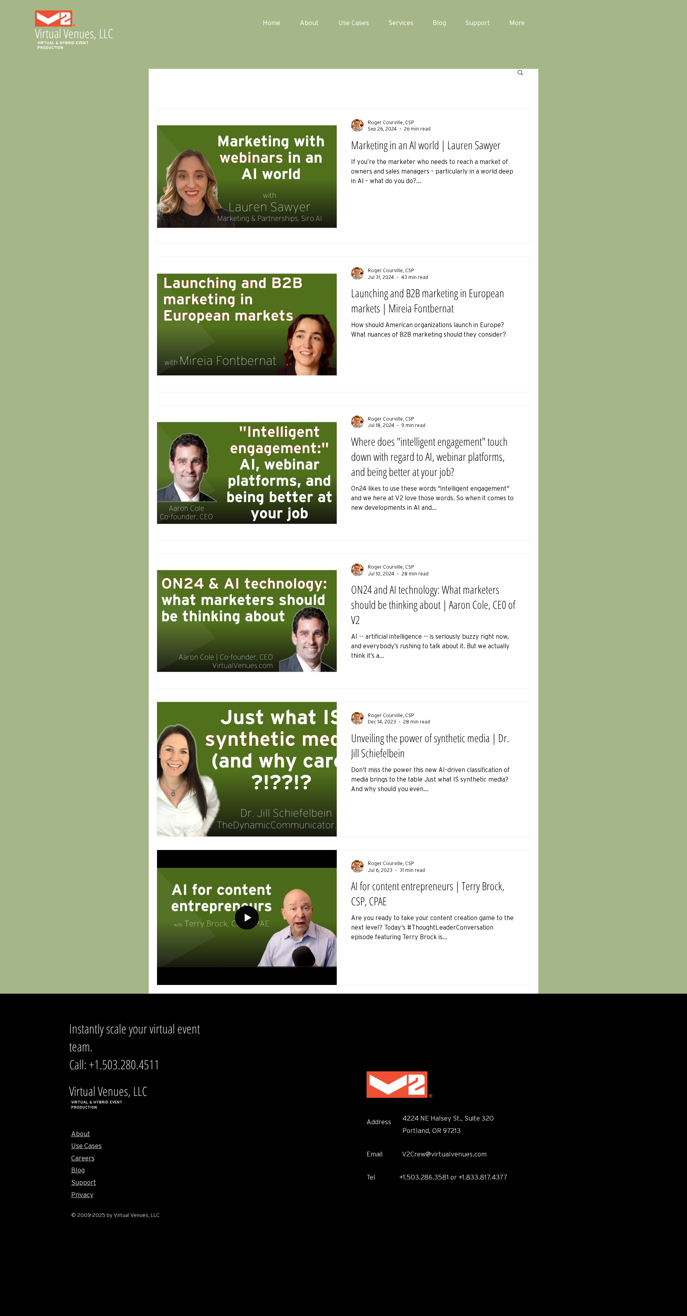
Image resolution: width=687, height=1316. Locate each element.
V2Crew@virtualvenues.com (444, 1154)
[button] (520, 73)
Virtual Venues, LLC (74, 33)
